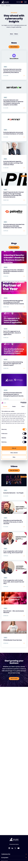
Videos (16, 34)
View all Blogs (14, 247)
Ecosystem (4, 857)
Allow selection (14, 452)
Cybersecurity (5, 854)
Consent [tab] (5, 406)
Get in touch (14, 678)
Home (3, 5)
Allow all (14, 448)
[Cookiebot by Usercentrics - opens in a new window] (20, 403)
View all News (14, 47)
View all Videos (14, 470)
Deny (14, 457)
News (11, 34)
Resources (8, 5)
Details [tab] (14, 406)
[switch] (24, 433)
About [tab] (22, 406)
